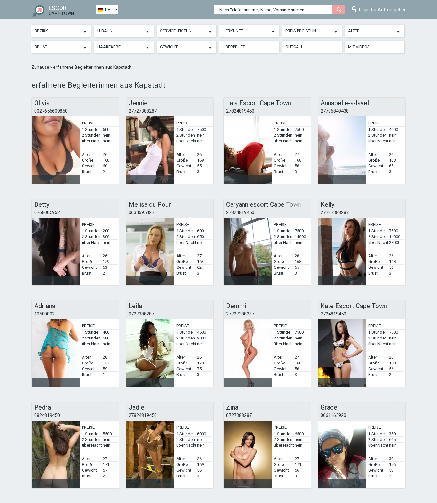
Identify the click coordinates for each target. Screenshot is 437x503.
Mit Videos (359, 46)
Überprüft (234, 46)
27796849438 (335, 111)
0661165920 (333, 415)
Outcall (294, 46)
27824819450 (240, 111)
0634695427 (141, 212)
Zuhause (40, 67)
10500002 (44, 314)
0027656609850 (51, 111)
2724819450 (333, 314)
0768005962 (47, 212)
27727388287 (143, 111)
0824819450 (47, 415)
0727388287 (141, 314)
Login (382, 9)
